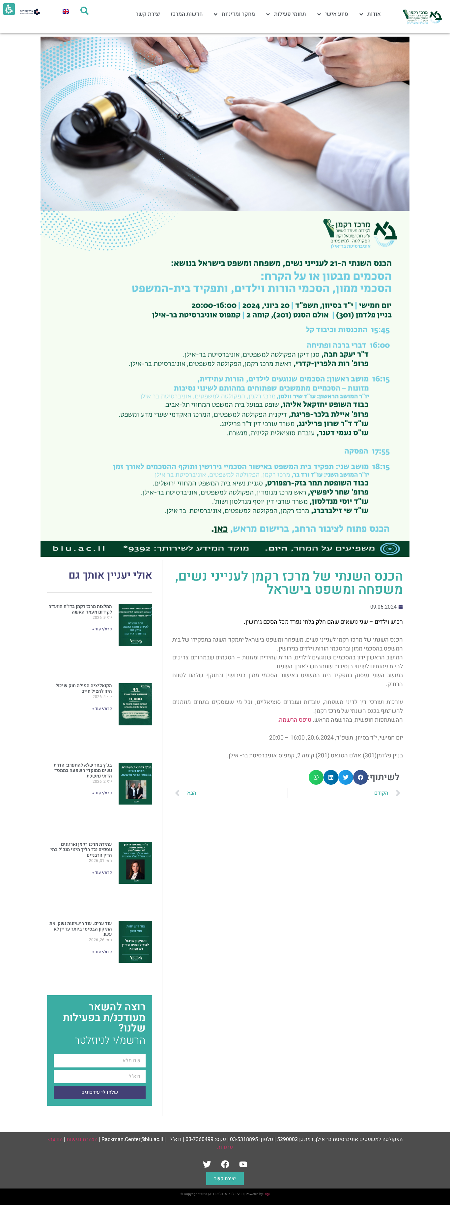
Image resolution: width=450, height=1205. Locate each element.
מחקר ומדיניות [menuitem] (238, 14)
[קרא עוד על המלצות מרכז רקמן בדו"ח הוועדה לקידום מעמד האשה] (135, 638)
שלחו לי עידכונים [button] (99, 1092)
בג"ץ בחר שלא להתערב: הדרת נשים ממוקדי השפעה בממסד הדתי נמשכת (83, 771)
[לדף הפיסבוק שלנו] (225, 1164)
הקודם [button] (381, 793)
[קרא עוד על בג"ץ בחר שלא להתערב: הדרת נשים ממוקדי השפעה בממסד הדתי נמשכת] (135, 796)
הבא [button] (191, 793)
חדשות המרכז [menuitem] (187, 14)
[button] (360, 777)
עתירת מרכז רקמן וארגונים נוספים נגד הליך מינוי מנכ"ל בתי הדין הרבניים (81, 850)
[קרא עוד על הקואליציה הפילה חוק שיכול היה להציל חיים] (135, 717)
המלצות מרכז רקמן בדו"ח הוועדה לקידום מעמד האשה (80, 609)
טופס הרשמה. (294, 719)
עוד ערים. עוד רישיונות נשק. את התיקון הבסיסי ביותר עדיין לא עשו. (80, 929)
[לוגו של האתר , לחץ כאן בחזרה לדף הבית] (421, 17)
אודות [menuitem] (374, 14)
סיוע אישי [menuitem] (336, 14)
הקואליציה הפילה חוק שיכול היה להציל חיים (84, 688)
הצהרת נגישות (82, 1139)
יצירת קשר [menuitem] (148, 14)
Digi (267, 1194)
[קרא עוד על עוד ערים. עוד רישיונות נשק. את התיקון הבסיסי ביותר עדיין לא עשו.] (135, 955)
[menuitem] (66, 11)
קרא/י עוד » (102, 629)
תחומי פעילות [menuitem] (290, 14)
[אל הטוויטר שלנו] (207, 1164)
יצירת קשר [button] (225, 1178)
